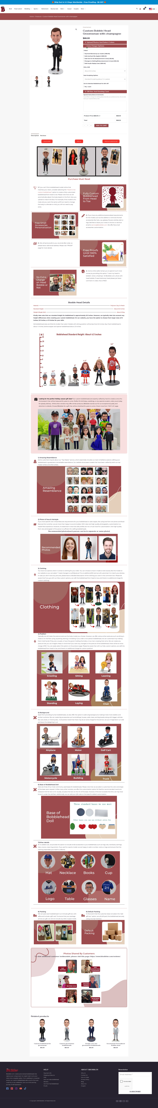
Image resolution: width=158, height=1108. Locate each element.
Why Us (83, 1073)
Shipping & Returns (49, 1075)
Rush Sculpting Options (91, 75)
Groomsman (87, 27)
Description (35, 135)
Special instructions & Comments (105, 96)
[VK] (25, 1088)
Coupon (83, 1086)
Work (62, 9)
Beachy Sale (54, 9)
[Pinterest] (12, 1088)
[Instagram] (16, 1088)
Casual (69, 9)
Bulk (10, 9)
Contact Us (84, 1075)
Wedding (27, 9)
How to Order (85, 1077)
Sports (36, 9)
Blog (82, 1081)
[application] (30, 9)
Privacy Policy (85, 1079)
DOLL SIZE (87, 67)
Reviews (43, 135)
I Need (86, 50)
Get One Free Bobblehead (51, 1084)
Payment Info (47, 1073)
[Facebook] (7, 1088)
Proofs (45, 1086)
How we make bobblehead (51, 1079)
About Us (83, 1084)
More (82, 9)
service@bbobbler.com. (100, 225)
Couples (76, 9)
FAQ (45, 1077)
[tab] (35, 136)
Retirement (44, 9)
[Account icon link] (140, 9)
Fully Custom (18, 9)
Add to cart (101, 125)
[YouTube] (21, 1088)
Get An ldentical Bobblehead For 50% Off (96, 83)
